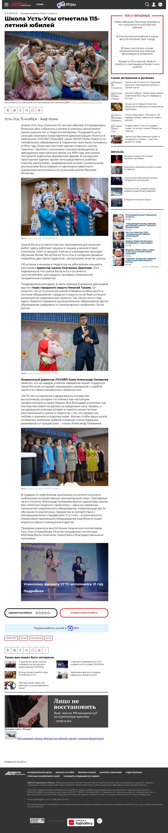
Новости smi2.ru (15, 761)
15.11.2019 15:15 (11, 13)
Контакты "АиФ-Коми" (111, 772)
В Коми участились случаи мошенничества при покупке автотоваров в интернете (137, 51)
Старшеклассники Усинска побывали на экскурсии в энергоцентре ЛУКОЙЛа (32, 664)
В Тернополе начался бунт (137, 199)
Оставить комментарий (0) (84, 613)
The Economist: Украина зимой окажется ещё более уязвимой (140, 190)
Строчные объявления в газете (43, 776)
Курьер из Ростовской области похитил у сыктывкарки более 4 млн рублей (137, 64)
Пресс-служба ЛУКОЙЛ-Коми (86, 102)
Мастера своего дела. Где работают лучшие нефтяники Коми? (34, 685)
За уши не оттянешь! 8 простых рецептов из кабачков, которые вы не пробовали (144, 106)
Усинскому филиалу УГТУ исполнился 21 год (63, 584)
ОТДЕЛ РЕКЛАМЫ (134, 772)
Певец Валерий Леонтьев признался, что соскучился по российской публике (137, 25)
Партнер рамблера (55, 821)
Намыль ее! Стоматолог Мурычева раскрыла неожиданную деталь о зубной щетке (142, 85)
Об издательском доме (39, 772)
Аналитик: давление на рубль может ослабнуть (143, 168)
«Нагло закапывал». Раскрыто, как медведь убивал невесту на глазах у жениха (143, 117)
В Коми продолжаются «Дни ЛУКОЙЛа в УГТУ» (33, 673)
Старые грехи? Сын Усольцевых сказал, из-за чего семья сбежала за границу (143, 128)
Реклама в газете (87, 772)
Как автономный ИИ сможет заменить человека (138, 157)
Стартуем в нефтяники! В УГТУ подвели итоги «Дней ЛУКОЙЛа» (87, 663)
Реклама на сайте (65, 772)
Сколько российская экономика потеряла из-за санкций (140, 179)
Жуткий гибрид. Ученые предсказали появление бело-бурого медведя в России (144, 96)
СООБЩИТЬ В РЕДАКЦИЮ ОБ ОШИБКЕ (81, 776)
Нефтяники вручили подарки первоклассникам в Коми (86, 673)
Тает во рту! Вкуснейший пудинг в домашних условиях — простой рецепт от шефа (142, 139)
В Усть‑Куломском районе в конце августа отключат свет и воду (137, 38)
